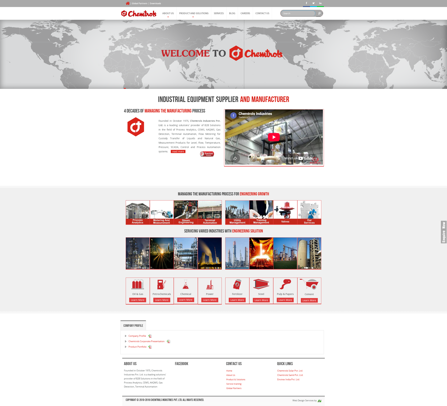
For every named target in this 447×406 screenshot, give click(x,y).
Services (219, 13)
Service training (233, 383)
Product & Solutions (235, 379)
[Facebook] (306, 3)
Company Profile (133, 325)
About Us (168, 13)
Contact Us (262, 13)
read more (178, 151)
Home (229, 370)
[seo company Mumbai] (319, 400)
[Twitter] (313, 3)
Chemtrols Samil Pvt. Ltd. (290, 375)
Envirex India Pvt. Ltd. (288, 379)
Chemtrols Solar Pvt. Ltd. (290, 370)
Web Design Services (303, 400)
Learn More (137, 300)
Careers (245, 13)
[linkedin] (320, 3)
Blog (232, 13)
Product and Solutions (193, 13)
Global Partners (139, 3)
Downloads (155, 3)
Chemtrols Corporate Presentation (147, 341)
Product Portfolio (137, 346)
